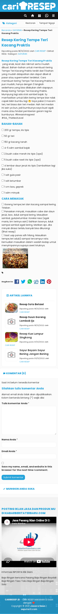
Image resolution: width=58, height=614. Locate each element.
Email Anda (8, 451)
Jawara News (37, 606)
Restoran (30, 23)
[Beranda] (32, 16)
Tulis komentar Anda (14, 403)
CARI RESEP (40, 51)
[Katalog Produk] (40, 16)
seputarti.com (29, 609)
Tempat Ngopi (47, 23)
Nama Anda (9, 439)
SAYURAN (22, 54)
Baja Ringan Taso (11, 581)
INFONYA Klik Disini (23, 572)
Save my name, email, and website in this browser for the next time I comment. (27, 468)
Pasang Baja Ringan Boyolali (41, 577)
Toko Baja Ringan (30, 581)
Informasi (7, 572)
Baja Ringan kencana (13, 577)
